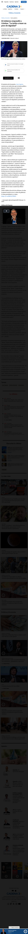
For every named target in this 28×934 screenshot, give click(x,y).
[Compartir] (19, 78)
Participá (24, 2)
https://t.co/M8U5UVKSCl (8, 196)
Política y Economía (5, 18)
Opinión (16, 2)
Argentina (10, 9)
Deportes (6, 2)
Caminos (11, 2)
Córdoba (16, 9)
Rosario (22, 9)
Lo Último (5, 9)
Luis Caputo (19, 84)
